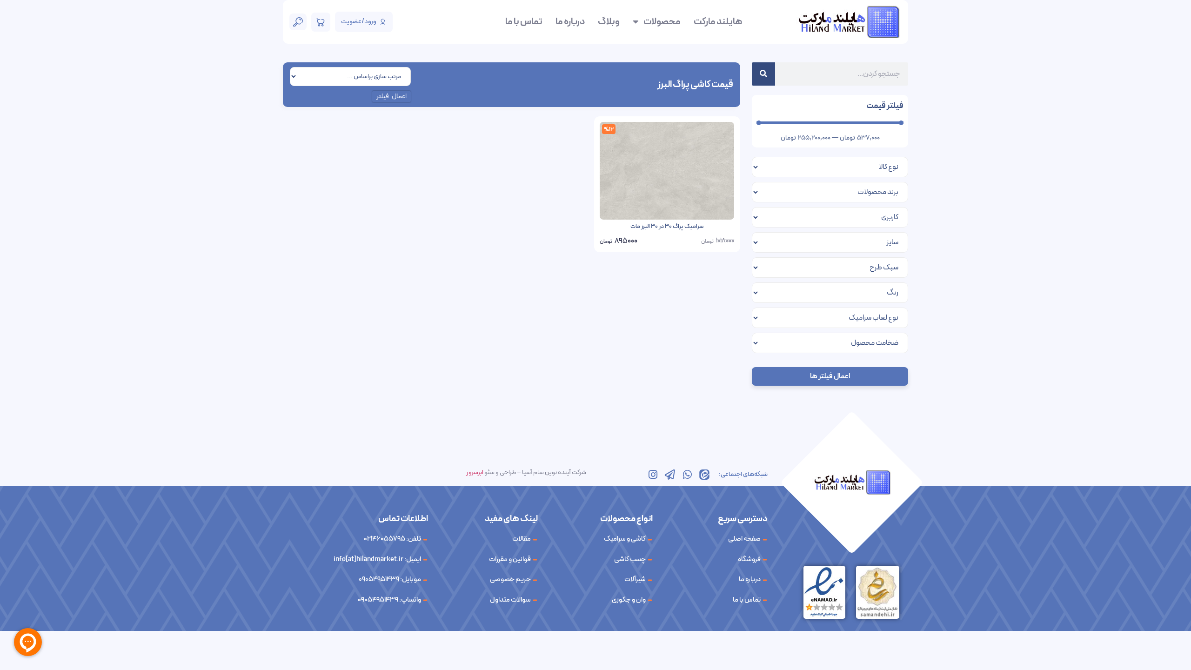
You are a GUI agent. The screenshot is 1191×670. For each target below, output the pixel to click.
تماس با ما (523, 22)
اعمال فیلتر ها (830, 376)
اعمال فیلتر (391, 96)
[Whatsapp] (687, 474)
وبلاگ (609, 22)
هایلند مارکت (718, 22)
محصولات (662, 22)
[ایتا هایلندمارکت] (704, 474)
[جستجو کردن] (763, 74)
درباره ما (570, 22)
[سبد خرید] (320, 22)
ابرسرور (474, 472)
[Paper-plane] (670, 474)
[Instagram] (653, 474)
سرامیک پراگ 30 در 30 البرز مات (666, 226)
